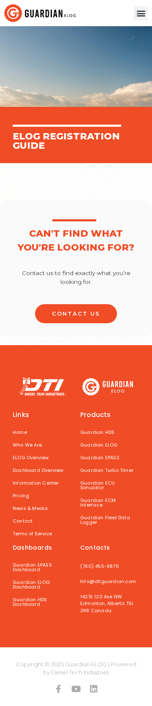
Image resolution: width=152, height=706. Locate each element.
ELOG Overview (31, 457)
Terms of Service (32, 533)
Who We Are (27, 445)
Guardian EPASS (99, 457)
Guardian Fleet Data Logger (105, 520)
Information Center (36, 483)
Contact (23, 521)
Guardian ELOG (99, 445)
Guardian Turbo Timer (106, 470)
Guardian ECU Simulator (97, 485)
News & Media (30, 508)
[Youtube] (76, 689)
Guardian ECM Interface (98, 502)
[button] (141, 13)
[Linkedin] (94, 689)
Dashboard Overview (38, 470)
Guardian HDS (97, 432)
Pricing (21, 495)
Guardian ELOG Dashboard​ (31, 584)
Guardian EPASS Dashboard (32, 567)
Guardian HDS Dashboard (30, 602)
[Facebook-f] (58, 689)
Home (20, 432)
